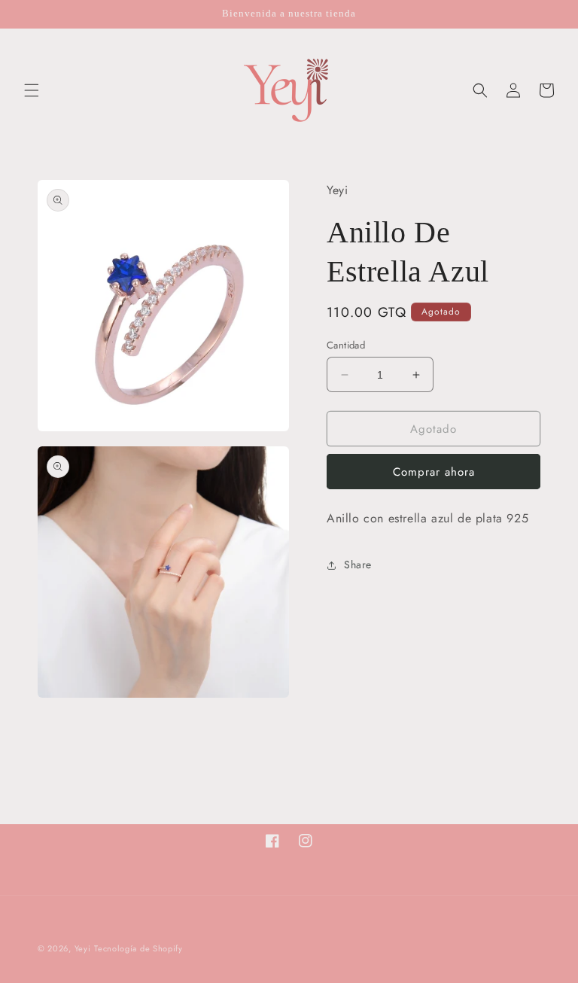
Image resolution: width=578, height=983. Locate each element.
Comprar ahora (434, 472)
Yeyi (83, 948)
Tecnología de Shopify (138, 948)
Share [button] (358, 564)
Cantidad (346, 345)
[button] (31, 90)
